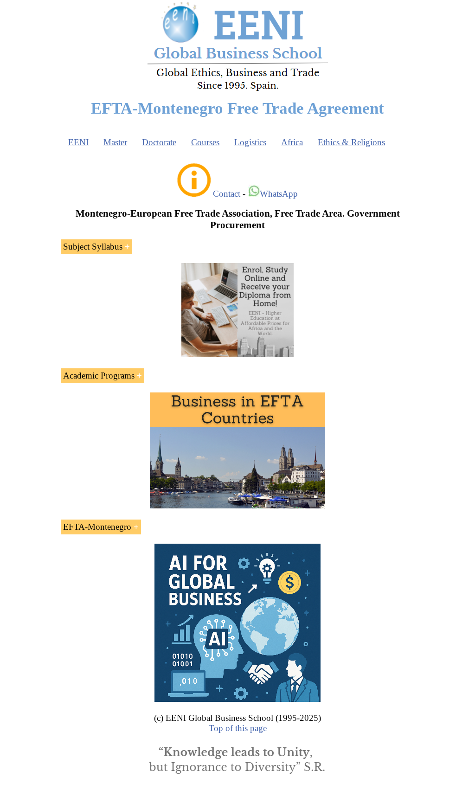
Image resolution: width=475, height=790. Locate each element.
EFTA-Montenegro (97, 527)
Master (115, 142)
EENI (78, 142)
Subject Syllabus (92, 246)
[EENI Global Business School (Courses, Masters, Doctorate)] (238, 90)
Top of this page (238, 728)
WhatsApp (279, 194)
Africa (292, 142)
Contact (226, 194)
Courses (205, 142)
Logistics (250, 142)
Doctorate (159, 142)
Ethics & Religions (351, 142)
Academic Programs (99, 375)
